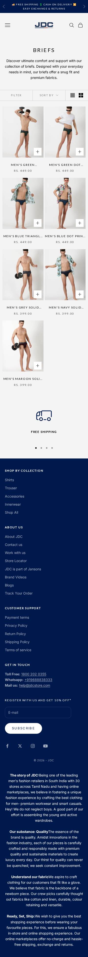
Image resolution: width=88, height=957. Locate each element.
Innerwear (13, 504)
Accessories (14, 496)
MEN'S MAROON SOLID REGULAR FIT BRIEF (23, 379)
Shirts (9, 480)
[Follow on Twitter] (20, 746)
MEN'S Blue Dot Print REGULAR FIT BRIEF (65, 236)
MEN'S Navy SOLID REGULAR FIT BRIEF (65, 308)
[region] (44, 423)
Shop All (11, 512)
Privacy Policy (16, 625)
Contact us (13, 544)
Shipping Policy (17, 642)
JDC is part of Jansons (23, 569)
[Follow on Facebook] (7, 746)
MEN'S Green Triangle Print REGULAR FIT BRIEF (23, 165)
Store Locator (16, 561)
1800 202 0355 (33, 674)
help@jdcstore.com (34, 685)
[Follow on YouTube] (45, 746)
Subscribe (23, 728)
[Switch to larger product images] (72, 95)
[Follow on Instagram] (32, 746)
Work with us (15, 553)
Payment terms (17, 617)
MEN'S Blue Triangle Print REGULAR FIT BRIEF (23, 236)
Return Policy (15, 634)
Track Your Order (19, 593)
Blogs (9, 585)
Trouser (11, 488)
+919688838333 (38, 680)
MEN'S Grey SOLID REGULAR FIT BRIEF (23, 308)
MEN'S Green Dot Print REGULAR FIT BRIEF (65, 165)
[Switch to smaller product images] (81, 95)
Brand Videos (15, 577)
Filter (16, 95)
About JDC (13, 536)
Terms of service (18, 650)
